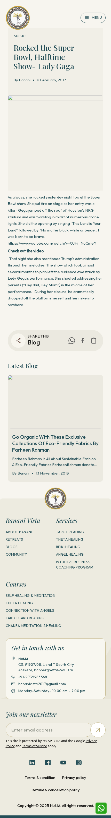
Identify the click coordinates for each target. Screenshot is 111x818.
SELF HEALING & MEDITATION (31, 595)
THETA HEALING (69, 539)
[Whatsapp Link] (101, 808)
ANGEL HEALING (70, 554)
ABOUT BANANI (19, 532)
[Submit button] (97, 729)
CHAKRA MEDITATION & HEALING (33, 625)
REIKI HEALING (68, 547)
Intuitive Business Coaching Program (74, 565)
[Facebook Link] (82, 340)
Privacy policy (74, 777)
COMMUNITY (16, 554)
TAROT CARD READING (25, 618)
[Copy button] (93, 340)
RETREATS (14, 539)
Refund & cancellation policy (55, 789)
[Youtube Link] (63, 762)
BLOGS (12, 547)
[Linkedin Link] (32, 762)
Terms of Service (34, 746)
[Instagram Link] (79, 762)
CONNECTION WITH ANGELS (30, 610)
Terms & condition (40, 777)
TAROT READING (70, 532)
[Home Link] (18, 18)
